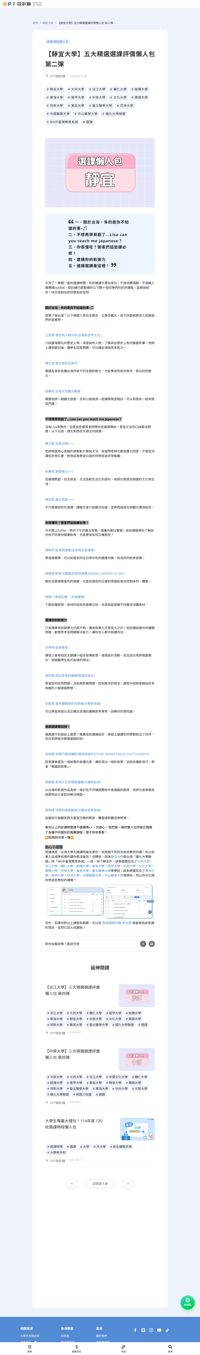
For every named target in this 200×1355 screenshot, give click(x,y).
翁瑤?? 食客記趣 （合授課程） (66, 597)
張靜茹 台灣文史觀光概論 (62, 391)
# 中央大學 (120, 1088)
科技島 (65, 1336)
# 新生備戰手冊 (121, 1146)
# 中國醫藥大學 (58, 114)
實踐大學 (51, 871)
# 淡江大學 (97, 89)
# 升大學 (100, 1146)
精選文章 (47, 23)
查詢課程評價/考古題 (116, 923)
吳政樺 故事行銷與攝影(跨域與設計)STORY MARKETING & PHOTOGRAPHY (97, 754)
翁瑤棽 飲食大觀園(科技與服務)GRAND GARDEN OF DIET (85, 573)
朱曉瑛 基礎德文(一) (59, 471)
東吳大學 (82, 871)
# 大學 (84, 1146)
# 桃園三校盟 (82, 1094)
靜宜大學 (117, 857)
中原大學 (129, 866)
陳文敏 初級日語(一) (59, 443)
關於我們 (101, 1336)
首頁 (35, 23)
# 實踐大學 (139, 97)
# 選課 (88, 122)
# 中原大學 (97, 97)
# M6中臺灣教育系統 (62, 122)
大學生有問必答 (29, 1336)
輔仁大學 (67, 866)
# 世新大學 (55, 105)
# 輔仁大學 (118, 89)
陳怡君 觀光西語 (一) (59, 499)
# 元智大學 (139, 1088)
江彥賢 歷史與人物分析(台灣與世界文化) (73, 335)
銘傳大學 (82, 866)
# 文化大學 (118, 97)
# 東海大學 (55, 97)
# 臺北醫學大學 (100, 105)
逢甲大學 (114, 866)
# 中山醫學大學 (86, 114)
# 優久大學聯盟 (114, 114)
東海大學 (98, 866)
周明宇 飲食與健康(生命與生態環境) (70, 550)
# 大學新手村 (56, 1152)
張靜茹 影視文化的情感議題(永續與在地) (73, 782)
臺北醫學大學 (101, 871)
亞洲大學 (73, 875)
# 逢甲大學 (76, 97)
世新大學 (67, 871)
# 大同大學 (76, 89)
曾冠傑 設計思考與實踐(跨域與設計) (70, 675)
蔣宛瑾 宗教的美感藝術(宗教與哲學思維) (73, 810)
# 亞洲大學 (125, 105)
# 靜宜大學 (55, 89)
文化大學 (145, 866)
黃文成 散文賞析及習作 (61, 363)
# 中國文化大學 (117, 1077)
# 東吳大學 (76, 105)
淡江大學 (51, 866)
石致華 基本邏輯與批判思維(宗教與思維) (73, 703)
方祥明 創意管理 (56, 647)
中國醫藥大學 (92, 875)
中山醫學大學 (113, 875)
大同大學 (143, 861)
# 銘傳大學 (139, 89)
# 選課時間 (55, 1146)
